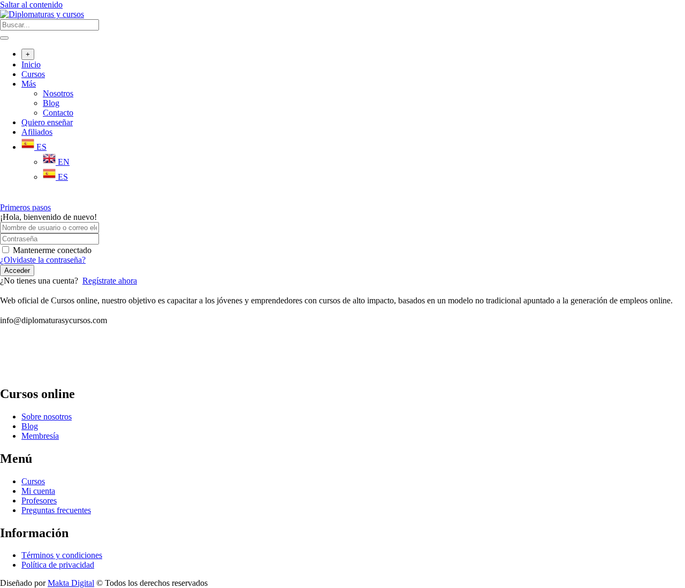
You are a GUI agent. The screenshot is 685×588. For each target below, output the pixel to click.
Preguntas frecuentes (56, 510)
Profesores (39, 500)
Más (28, 83)
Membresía (40, 435)
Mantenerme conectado (52, 250)
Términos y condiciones (61, 555)
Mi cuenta (38, 490)
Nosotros (58, 93)
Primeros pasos (25, 207)
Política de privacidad (57, 564)
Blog (51, 103)
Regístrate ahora (109, 280)
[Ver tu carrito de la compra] (5, 197)
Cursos (33, 74)
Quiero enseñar (47, 122)
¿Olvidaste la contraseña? (43, 259)
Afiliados (36, 131)
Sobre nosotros (46, 416)
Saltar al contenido (31, 4)
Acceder (17, 270)
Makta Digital (71, 582)
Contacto (58, 112)
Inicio (31, 64)
